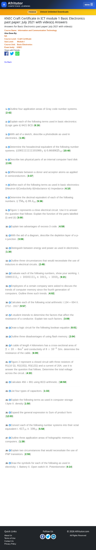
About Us (8, 535)
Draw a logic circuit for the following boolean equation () (44, 327)
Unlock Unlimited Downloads (48, 12)
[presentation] (30, 150)
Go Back (8, 62)
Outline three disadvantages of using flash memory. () (43, 336)
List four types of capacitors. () (30, 391)
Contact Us (9, 541)
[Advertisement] (44, 89)
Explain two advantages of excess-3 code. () (38, 226)
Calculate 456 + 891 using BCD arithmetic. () (39, 382)
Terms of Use (9, 538)
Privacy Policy (10, 544)
